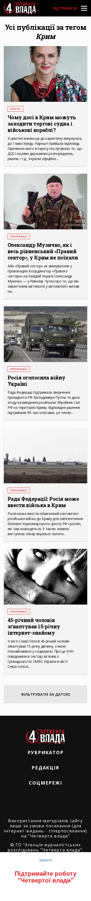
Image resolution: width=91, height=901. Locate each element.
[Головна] (20, 8)
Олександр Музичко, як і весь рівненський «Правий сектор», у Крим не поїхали (43, 251)
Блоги (15, 108)
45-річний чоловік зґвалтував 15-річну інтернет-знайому (34, 626)
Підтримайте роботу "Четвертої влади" (45, 876)
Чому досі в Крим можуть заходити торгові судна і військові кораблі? (42, 123)
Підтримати (65, 8)
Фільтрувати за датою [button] (45, 694)
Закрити (45, 859)
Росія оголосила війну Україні (36, 380)
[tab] (45, 694)
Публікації (18, 236)
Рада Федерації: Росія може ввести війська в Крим (43, 502)
